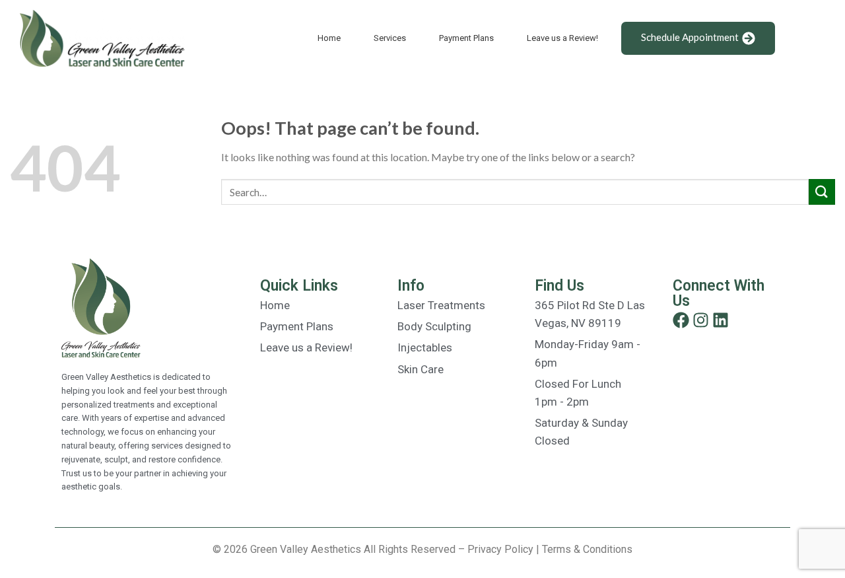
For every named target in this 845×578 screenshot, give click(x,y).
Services (390, 38)
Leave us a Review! (562, 38)
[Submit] (822, 192)
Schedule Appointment (690, 37)
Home (329, 38)
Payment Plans (466, 38)
